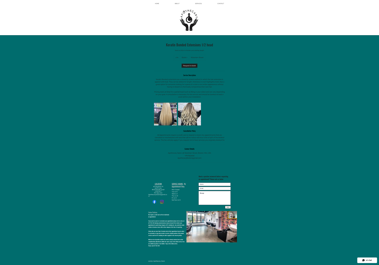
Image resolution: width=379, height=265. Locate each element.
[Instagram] (161, 201)
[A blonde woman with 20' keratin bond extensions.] (165, 114)
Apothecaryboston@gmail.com (157, 195)
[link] (189, 66)
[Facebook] (154, 201)
